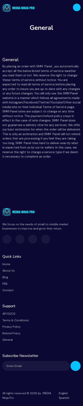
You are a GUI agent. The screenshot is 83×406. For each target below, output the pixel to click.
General (7, 339)
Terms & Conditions (15, 320)
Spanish (64, 398)
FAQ (4, 283)
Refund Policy (11, 333)
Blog (5, 277)
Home (6, 264)
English (63, 393)
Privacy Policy (11, 326)
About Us (8, 270)
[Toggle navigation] (77, 7)
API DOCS (8, 313)
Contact (7, 290)
